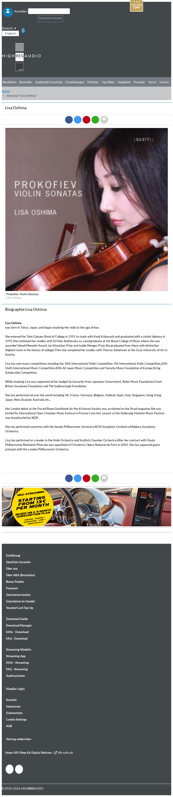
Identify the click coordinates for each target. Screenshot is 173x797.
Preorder (139, 82)
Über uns (12, 568)
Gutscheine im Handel (20, 601)
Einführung (13, 555)
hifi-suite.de (65, 752)
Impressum (13, 706)
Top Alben (108, 82)
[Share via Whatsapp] (95, 120)
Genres (164, 82)
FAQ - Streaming (17, 669)
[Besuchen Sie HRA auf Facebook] (10, 769)
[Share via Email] (104, 120)
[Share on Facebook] (69, 120)
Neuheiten (9, 82)
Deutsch (7, 28)
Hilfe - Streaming (17, 662)
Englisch (10, 33)
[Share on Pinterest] (86, 120)
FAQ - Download (16, 638)
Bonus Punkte (15, 581)
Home (6, 91)
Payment (12, 588)
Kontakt (11, 700)
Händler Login (15, 689)
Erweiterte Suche (50, 18)
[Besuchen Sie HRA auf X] (19, 769)
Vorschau (154, 82)
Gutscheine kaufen (18, 595)
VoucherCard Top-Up (19, 608)
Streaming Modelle (18, 649)
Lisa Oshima (13, 297)
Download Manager (19, 625)
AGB (9, 726)
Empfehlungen (75, 82)
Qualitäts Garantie (18, 562)
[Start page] (21, 70)
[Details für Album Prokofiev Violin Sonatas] (86, 290)
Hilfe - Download (17, 632)
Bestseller (25, 82)
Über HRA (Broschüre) (20, 575)
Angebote (124, 82)
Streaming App (15, 656)
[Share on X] (78, 120)
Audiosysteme (15, 675)
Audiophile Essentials (49, 82)
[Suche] (31, 17)
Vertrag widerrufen (18, 739)
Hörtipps (93, 82)
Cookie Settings (16, 719)
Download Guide (17, 619)
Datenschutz (14, 713)
